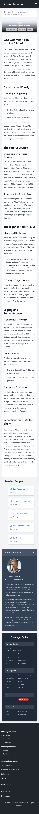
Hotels (5, 788)
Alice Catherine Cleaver (21, 526)
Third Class (7, 742)
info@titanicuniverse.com (10, 770)
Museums (6, 791)
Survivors (6, 754)
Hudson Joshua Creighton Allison (23, 501)
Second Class (8, 739)
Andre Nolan (14, 576)
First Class (6, 735)
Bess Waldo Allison (19, 489)
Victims (5, 751)
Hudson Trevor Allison (20, 513)
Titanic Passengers (21, 12)
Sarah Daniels (18, 538)
